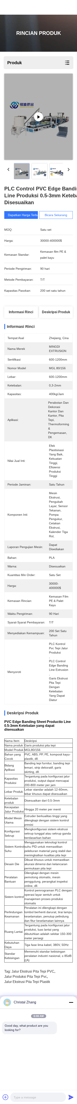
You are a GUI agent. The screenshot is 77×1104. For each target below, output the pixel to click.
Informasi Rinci (21, 312)
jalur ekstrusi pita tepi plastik (27, 982)
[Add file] (6, 1097)
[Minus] (71, 1002)
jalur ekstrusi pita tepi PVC (33, 971)
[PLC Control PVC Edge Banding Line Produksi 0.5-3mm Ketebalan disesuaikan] (38, 117)
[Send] (71, 1097)
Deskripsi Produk (56, 312)
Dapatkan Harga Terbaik (24, 215)
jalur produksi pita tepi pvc (25, 976)
